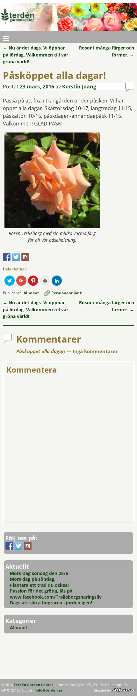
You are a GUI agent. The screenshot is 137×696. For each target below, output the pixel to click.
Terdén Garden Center (33, 685)
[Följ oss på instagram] (25, 257)
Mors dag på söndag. (32, 579)
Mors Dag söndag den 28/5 (39, 573)
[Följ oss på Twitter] (16, 257)
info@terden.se (49, 690)
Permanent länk (66, 293)
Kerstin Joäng (79, 86)
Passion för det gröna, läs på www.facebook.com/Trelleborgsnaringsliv (56, 594)
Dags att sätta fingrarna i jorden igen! (51, 603)
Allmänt (31, 293)
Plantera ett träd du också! (39, 585)
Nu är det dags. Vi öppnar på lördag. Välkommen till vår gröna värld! (35, 54)
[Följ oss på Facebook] (7, 257)
